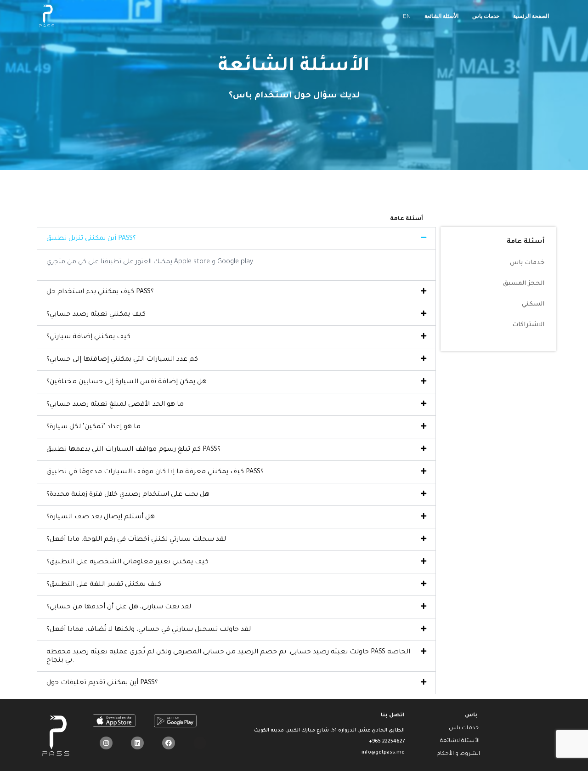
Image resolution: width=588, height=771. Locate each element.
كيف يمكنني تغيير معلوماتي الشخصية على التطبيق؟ (127, 562)
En (407, 15)
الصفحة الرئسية (531, 15)
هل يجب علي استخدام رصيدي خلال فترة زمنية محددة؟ (127, 495)
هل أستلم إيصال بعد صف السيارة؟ (100, 517)
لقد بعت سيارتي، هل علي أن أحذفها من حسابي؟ (118, 607)
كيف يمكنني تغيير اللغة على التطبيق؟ (103, 585)
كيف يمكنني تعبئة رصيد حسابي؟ (96, 314)
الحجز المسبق (523, 283)
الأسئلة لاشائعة (460, 741)
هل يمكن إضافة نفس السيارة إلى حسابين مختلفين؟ (126, 382)
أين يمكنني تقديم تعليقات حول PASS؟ (102, 683)
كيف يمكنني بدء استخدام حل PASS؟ (100, 292)
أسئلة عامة (525, 242)
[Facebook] (168, 743)
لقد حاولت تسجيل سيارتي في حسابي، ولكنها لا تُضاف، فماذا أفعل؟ (148, 630)
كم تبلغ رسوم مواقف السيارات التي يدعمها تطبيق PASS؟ (133, 450)
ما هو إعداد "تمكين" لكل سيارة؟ (93, 427)
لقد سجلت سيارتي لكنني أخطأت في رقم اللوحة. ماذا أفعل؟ (136, 540)
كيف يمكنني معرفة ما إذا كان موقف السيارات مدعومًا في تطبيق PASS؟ (155, 472)
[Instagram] (106, 743)
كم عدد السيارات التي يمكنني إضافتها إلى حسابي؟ (122, 359)
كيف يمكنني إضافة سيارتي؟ (88, 337)
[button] (236, 238)
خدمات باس (485, 15)
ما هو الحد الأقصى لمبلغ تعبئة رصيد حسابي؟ (115, 404)
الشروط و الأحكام (458, 754)
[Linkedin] (137, 743)
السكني (533, 304)
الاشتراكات (528, 325)
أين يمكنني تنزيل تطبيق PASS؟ (91, 239)
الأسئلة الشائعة (441, 15)
